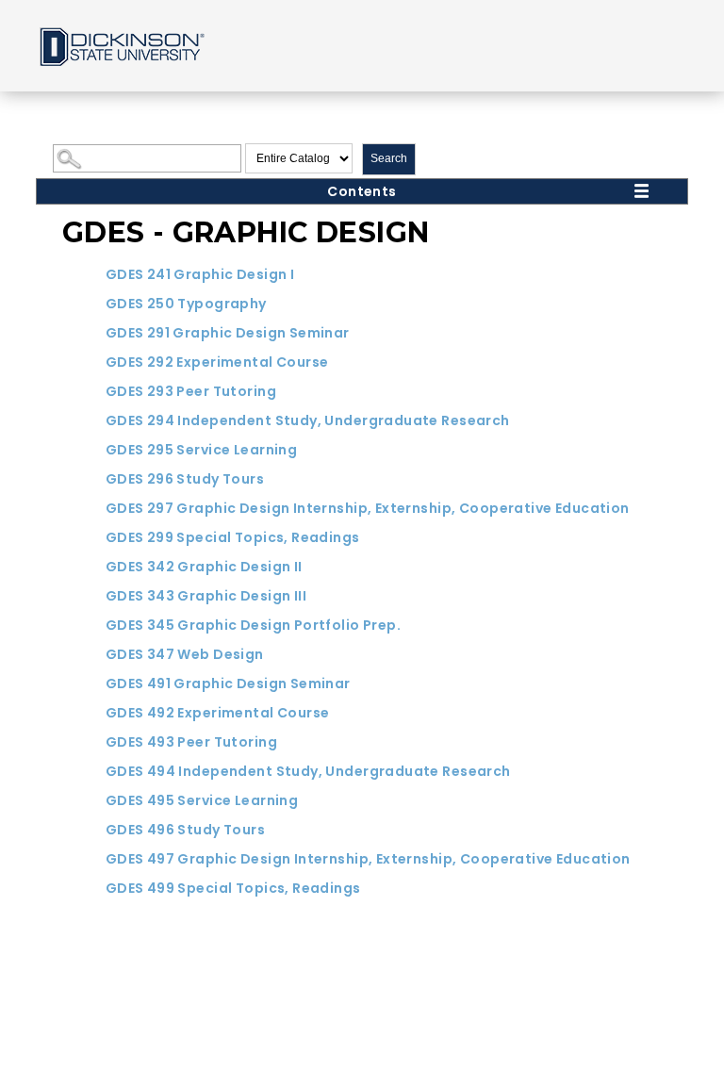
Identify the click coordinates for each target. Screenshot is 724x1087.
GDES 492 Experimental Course (218, 712)
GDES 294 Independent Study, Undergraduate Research (308, 420)
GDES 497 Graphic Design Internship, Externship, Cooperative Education (368, 858)
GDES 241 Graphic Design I (200, 274)
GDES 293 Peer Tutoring (191, 391)
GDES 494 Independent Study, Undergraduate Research (308, 771)
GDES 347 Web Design (185, 654)
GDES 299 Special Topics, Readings (233, 537)
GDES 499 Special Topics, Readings (233, 888)
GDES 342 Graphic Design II (204, 566)
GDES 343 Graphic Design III (206, 595)
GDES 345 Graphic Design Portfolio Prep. (253, 625)
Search (388, 158)
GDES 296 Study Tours (185, 478)
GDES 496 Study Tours (185, 829)
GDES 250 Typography (186, 303)
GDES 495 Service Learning (202, 800)
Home (121, 46)
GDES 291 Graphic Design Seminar (228, 332)
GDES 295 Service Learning (202, 449)
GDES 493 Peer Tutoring (191, 742)
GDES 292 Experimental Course (217, 362)
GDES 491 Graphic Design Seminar (228, 683)
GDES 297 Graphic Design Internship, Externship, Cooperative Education (368, 508)
